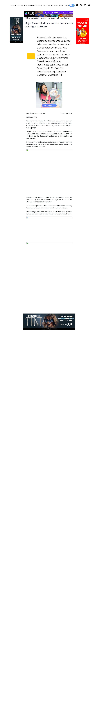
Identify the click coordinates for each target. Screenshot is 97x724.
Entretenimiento (57, 5)
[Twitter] (81, 5)
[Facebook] (77, 5)
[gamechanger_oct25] (48, 14)
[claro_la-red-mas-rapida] (82, 31)
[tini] (16, 30)
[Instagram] (85, 5)
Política (39, 5)
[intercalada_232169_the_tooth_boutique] (49, 95)
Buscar (66, 5)
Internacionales (29, 5)
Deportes (46, 5)
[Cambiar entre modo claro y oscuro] (72, 5)
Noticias (20, 5)
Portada (13, 5)
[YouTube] (89, 5)
